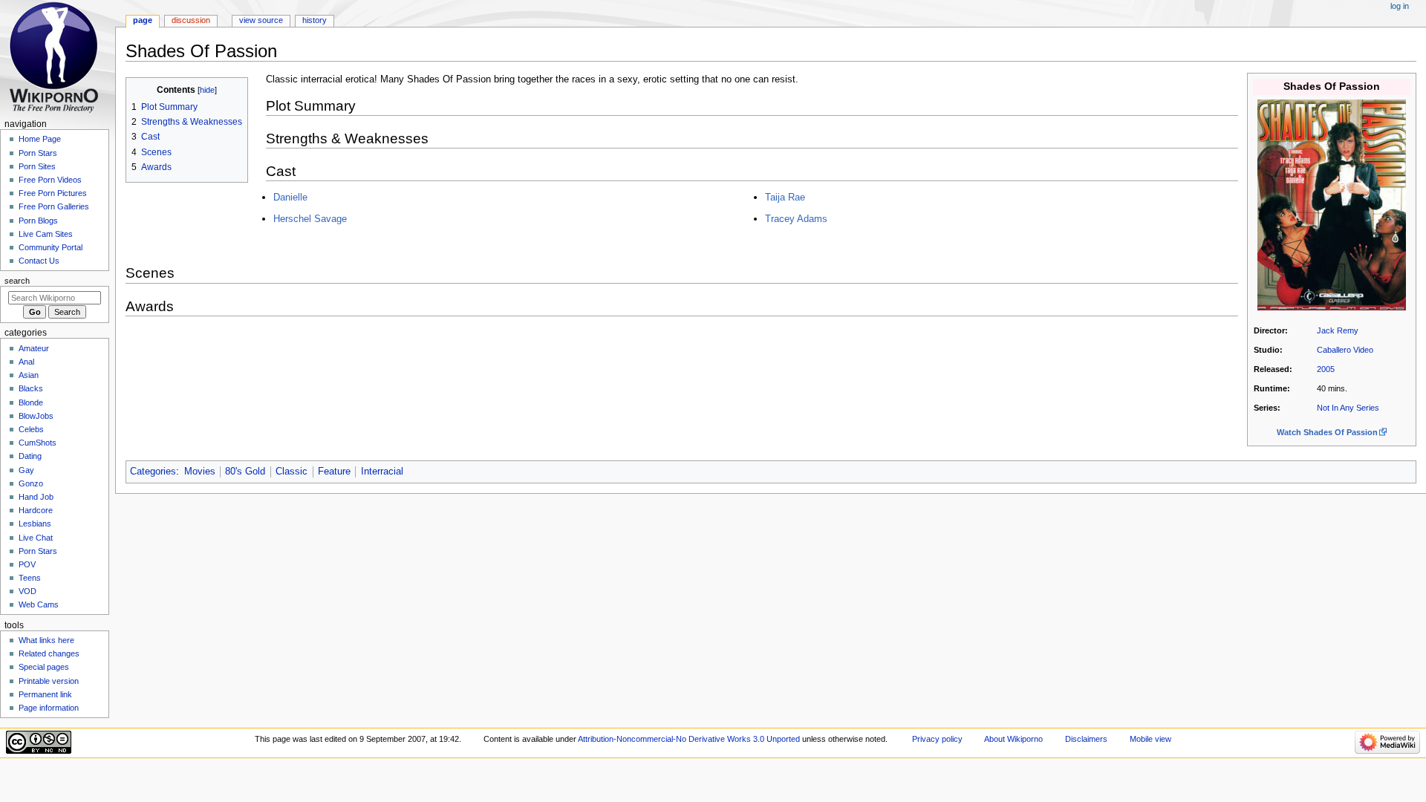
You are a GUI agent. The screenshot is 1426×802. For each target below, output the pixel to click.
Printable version (49, 681)
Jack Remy (1337, 330)
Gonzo (31, 483)
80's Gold (245, 471)
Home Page (40, 138)
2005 (1326, 369)
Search (17, 280)
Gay (26, 470)
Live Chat (36, 537)
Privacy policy (937, 738)
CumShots (37, 442)
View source (261, 20)
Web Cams (39, 604)
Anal (26, 361)
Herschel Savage (310, 218)
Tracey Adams (796, 218)
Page (142, 20)
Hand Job (36, 496)
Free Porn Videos (50, 179)
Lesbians (35, 523)
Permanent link (45, 694)
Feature (334, 471)
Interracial (382, 471)
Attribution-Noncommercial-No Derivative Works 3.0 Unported (689, 738)
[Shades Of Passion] (1331, 204)
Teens (30, 577)
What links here (46, 640)
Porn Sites (37, 166)
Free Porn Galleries (54, 206)
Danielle (290, 197)
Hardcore (36, 510)
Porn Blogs (38, 220)
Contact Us (39, 260)
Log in (1399, 5)
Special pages (44, 666)
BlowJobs (36, 415)
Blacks (31, 388)
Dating (30, 455)
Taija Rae (785, 197)
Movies (199, 471)
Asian (29, 375)
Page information (49, 707)
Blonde (31, 402)
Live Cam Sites (46, 233)
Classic (291, 471)
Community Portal (50, 247)
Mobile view (1150, 738)
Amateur (34, 348)
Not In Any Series (1348, 407)
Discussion (191, 20)
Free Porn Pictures (53, 193)
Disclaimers (1086, 738)
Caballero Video (1345, 349)
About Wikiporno (1013, 738)
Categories (153, 471)
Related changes (49, 653)
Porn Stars (38, 153)
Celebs (31, 429)
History (314, 20)
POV (27, 564)
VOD (27, 591)
